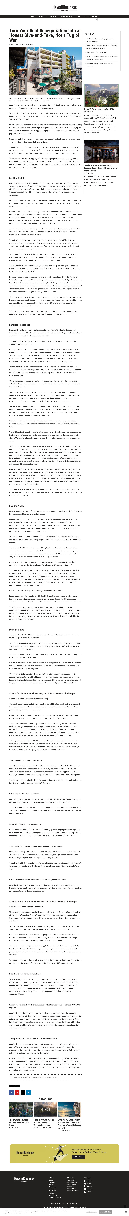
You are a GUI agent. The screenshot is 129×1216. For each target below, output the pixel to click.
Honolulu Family (71, 1188)
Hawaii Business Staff (44, 1128)
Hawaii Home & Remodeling (71, 1185)
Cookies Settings (91, 1212)
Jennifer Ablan (65, 1131)
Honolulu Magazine (72, 1190)
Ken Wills (14, 1128)
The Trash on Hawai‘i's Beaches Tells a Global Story (19, 1122)
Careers (51, 1184)
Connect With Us (91, 16)
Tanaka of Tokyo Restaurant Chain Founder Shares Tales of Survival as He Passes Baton (100, 168)
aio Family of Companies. (79, 1207)
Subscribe (52, 1187)
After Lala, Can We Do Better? (96, 52)
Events (53, 16)
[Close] (126, 1212)
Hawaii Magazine (72, 1182)
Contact (51, 1193)
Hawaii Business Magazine (64, 8)
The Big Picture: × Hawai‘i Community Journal (44, 1122)
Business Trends (14, 1086)
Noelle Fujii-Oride (26, 44)
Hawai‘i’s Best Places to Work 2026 (99, 109)
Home (24, 1180)
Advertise (52, 1189)
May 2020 (30, 1077)
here (59, 591)
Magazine (42, 16)
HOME (33, 16)
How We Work (53, 1191)
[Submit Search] (96, 19)
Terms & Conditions (55, 1197)
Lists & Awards (66, 16)
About (78, 16)
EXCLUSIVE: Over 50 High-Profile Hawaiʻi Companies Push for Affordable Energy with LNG (69, 1123)
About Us (52, 1182)
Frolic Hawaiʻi (71, 1180)
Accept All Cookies (105, 1212)
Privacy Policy (53, 1195)
